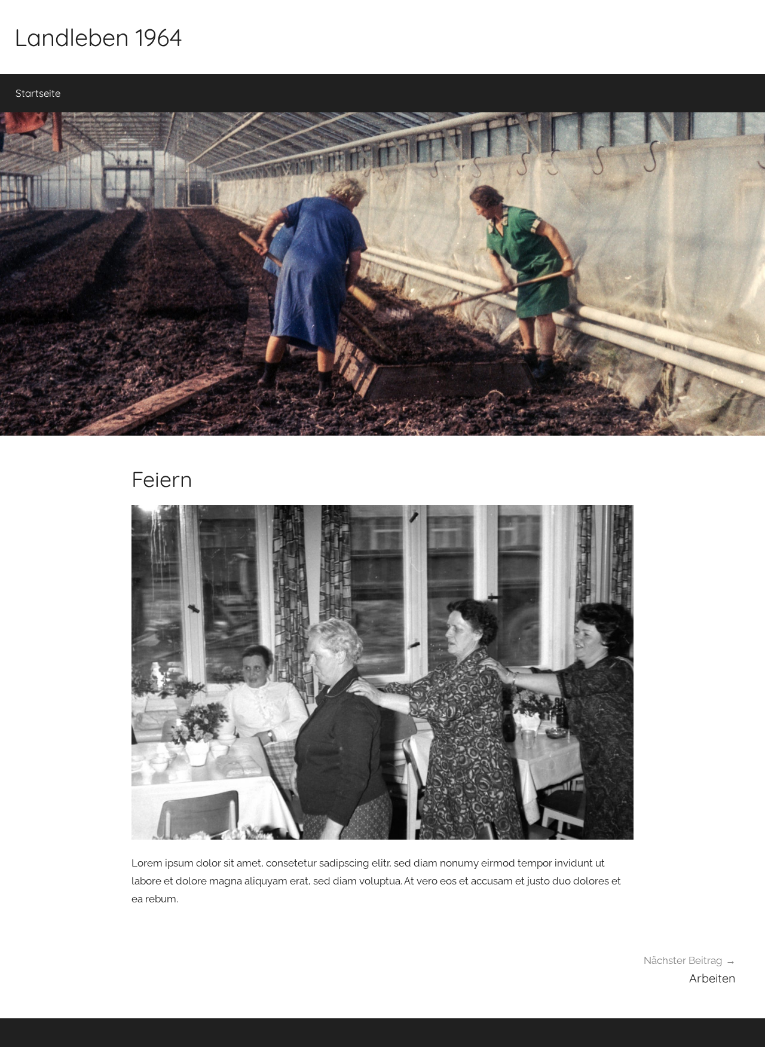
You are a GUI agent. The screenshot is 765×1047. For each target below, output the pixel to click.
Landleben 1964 (98, 37)
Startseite (38, 93)
